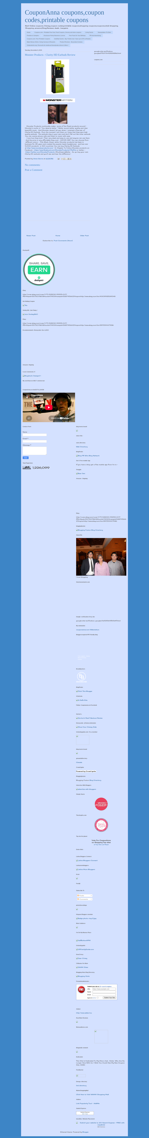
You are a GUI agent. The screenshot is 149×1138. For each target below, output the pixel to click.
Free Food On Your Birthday (77, 35)
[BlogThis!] (64, 159)
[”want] (25, 305)
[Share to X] (66, 159)
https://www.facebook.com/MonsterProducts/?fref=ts (55, 150)
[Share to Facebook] (68, 159)
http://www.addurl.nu (84, 1013)
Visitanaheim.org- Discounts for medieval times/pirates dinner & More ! (47, 45)
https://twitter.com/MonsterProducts (40, 152)
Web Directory (81, 447)
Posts (81, 895)
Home (28, 32)
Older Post (84, 235)
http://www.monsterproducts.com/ (40, 148)
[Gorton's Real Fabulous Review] (89, 718)
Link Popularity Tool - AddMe (87, 1103)
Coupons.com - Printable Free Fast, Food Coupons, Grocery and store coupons (57, 32)
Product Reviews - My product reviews (71, 42)
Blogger (85, 1132)
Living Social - (89, 32)
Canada (79, 762)
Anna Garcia (38, 159)
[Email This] (62, 159)
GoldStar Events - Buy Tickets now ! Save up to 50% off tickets (72, 39)
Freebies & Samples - (33, 35)
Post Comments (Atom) (63, 240)
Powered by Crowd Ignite (86, 771)
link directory (81, 1085)
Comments (83, 899)
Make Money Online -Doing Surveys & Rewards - (41, 42)
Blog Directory (95, 780)
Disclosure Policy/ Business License (54, 35)
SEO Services (101, 1127)
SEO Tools (85, 1114)
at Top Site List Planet (101, 844)
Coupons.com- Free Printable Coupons (38, 39)
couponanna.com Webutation (87, 630)
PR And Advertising (95, 35)
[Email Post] (58, 159)
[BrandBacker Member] (81, 682)
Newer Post (31, 235)
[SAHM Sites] (82, 967)
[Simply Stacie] (101, 810)
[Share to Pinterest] (70, 159)
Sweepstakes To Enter (104, 32)
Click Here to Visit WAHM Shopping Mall (92, 1094)
